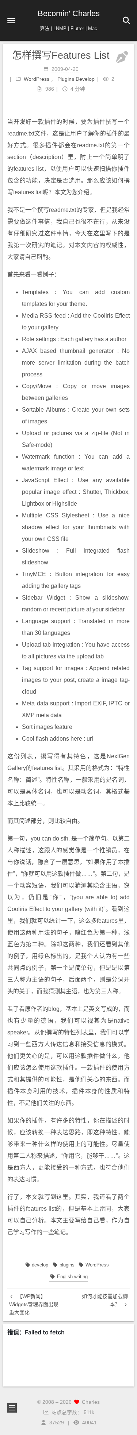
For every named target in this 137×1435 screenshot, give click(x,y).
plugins (66, 1265)
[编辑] (122, 57)
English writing (71, 1276)
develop (39, 1265)
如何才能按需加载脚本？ (105, 1300)
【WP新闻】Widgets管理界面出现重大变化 (33, 1304)
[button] (11, 20)
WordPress (96, 1265)
